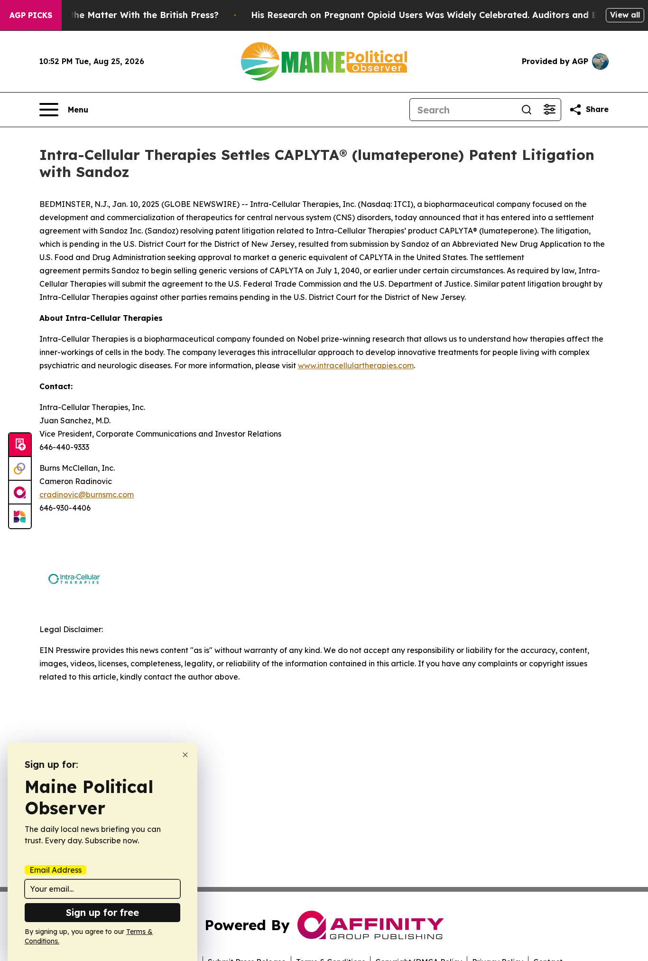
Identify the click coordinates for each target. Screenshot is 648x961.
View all (625, 14)
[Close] (185, 754)
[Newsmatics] (20, 516)
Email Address (55, 870)
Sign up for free (102, 912)
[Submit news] (20, 445)
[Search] (526, 110)
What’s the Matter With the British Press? (128, 14)
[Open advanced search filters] (549, 110)
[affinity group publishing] (20, 492)
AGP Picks (30, 15)
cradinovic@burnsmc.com (86, 494)
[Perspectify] (20, 469)
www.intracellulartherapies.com (356, 365)
